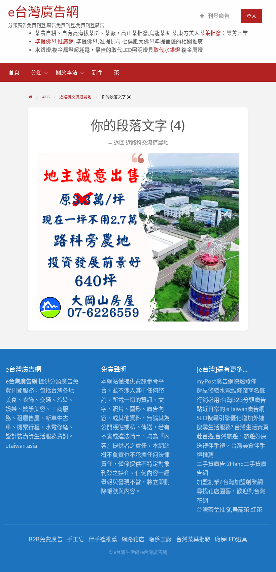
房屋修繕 (208, 390)
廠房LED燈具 (231, 539)
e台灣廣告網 (43, 12)
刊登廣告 (218, 16)
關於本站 (66, 72)
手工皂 (75, 539)
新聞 (97, 72)
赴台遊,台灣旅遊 (217, 436)
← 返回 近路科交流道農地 (138, 142)
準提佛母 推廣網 (54, 41)
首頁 (14, 72)
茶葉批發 (210, 33)
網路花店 (133, 539)
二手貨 (252, 463)
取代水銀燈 (166, 50)
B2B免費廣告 (46, 539)
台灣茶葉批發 (214, 509)
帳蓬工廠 (160, 539)
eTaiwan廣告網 (245, 408)
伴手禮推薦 (103, 539)
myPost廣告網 (215, 381)
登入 (251, 16)
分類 (36, 72)
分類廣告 (254, 399)
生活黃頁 (257, 427)
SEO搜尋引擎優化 (219, 418)
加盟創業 (245, 481)
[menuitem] (214, 16)
